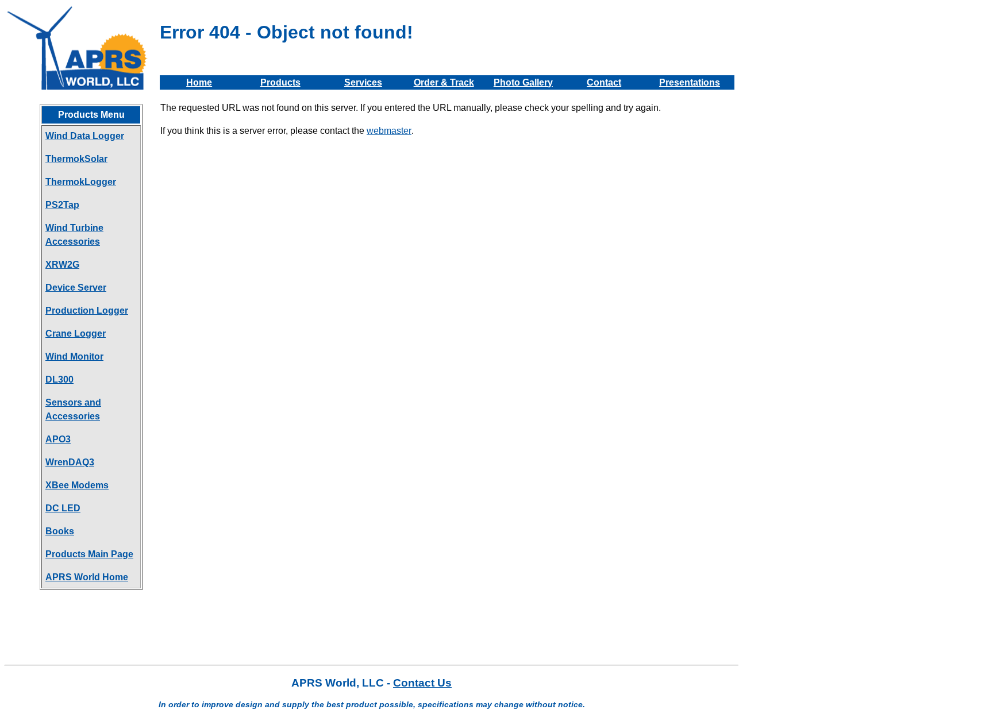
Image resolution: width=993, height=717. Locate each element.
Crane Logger (75, 333)
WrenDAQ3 (69, 462)
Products (280, 82)
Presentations (689, 82)
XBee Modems (77, 485)
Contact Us (422, 683)
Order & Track (444, 82)
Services (363, 82)
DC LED (62, 508)
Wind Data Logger (84, 136)
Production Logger (86, 310)
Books (59, 531)
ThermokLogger (80, 182)
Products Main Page (89, 554)
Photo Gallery (523, 82)
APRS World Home (86, 577)
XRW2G (62, 264)
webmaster (389, 131)
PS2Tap (62, 205)
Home (199, 82)
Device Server (75, 287)
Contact (604, 82)
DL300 (59, 379)
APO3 (58, 439)
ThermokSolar (76, 159)
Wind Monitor (74, 356)
